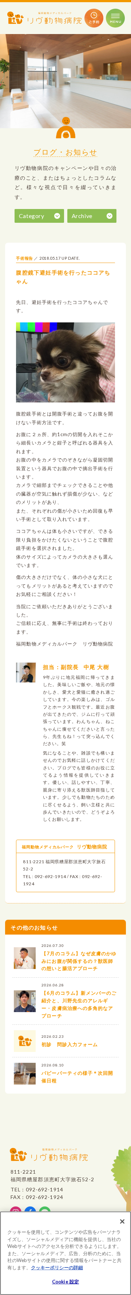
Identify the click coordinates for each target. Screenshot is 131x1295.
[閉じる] (122, 1221)
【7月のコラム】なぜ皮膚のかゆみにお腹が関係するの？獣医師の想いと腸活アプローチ (78, 961)
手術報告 (24, 258)
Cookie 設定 (65, 1281)
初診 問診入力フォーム (69, 1044)
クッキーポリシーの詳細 (57, 1267)
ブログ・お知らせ (65, 151)
